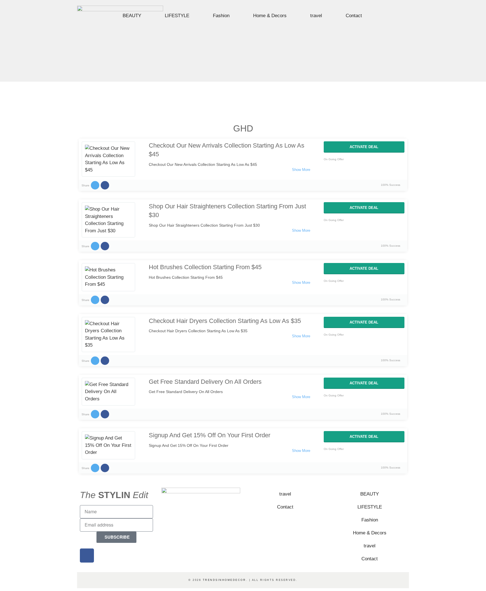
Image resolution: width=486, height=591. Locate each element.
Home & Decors (270, 15)
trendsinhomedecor (224, 580)
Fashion (221, 15)
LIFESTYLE (177, 15)
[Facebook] (393, 16)
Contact (354, 15)
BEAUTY (132, 15)
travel (316, 15)
